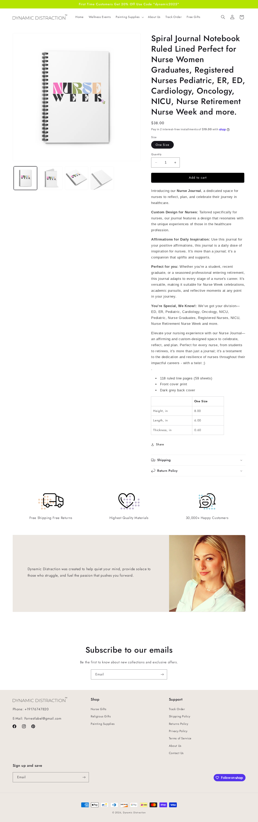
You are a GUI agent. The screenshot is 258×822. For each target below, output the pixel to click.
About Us (175, 746)
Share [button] (160, 444)
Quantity (156, 154)
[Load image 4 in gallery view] (102, 178)
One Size (162, 145)
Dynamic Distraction (134, 812)
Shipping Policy (179, 716)
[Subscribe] (162, 674)
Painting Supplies (103, 724)
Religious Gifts (101, 716)
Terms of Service (180, 738)
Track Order (177, 709)
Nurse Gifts (98, 709)
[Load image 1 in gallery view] (25, 178)
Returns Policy (178, 724)
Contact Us (176, 753)
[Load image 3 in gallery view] (76, 178)
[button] (129, 17)
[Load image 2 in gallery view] (51, 178)
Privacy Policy (178, 731)
